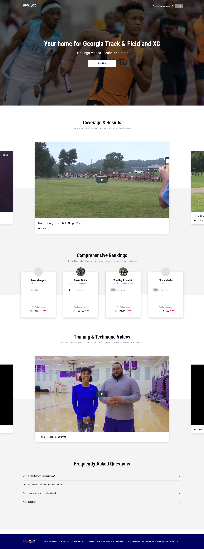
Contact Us (93, 541)
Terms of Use (120, 541)
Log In (179, 6)
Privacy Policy (106, 541)
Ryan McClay (79, 541)
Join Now (102, 63)
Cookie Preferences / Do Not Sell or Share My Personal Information (154, 541)
